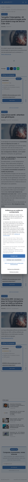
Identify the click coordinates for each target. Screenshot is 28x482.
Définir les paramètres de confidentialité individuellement (14, 264)
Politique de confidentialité (13, 269)
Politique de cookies (14, 272)
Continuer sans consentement (14, 260)
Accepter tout (14, 256)
